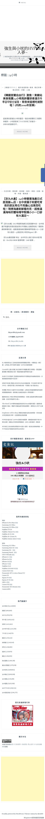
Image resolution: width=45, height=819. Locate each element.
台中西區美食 (6, 692)
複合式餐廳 (5, 665)
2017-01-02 (22, 219)
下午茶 (4, 633)
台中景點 (5, 679)
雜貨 (3, 638)
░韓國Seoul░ (10, 87)
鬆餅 (3, 652)
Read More (24, 132)
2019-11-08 (22, 109)
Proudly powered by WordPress (13, 814)
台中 (3, 615)
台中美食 (5, 606)
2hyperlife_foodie (17, 341)
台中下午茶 (5, 688)
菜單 (3, 624)
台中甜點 (5, 683)
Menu (23, 2)
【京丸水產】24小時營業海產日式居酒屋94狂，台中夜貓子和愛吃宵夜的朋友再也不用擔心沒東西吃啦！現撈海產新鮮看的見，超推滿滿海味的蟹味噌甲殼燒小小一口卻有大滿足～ (22, 207)
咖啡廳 (4, 642)
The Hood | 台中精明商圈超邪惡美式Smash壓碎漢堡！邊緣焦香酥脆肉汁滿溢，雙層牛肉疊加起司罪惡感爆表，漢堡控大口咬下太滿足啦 (22, 406)
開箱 (16, 523)
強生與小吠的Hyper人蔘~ (22, 50)
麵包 (3, 656)
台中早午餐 (5, 629)
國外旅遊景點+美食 (25, 87)
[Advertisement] (22, 23)
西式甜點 (5, 661)
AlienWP (40, 814)
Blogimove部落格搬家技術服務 (34, 818)
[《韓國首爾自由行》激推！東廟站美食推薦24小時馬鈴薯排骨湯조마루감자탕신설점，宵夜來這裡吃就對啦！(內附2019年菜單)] (22, 113)
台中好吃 (5, 670)
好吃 (3, 647)
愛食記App (24, 499)
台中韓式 (5, 674)
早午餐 (4, 620)
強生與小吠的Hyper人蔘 (18, 346)
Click (43, 175)
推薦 (3, 611)
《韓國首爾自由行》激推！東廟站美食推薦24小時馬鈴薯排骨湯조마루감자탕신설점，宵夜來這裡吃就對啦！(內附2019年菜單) (22, 100)
